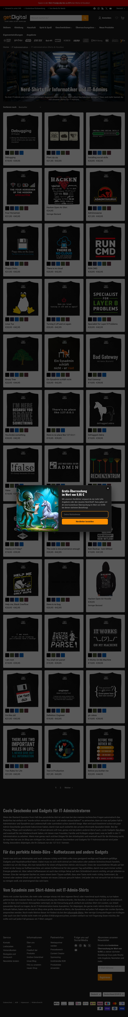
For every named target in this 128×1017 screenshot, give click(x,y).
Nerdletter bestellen (85, 521)
